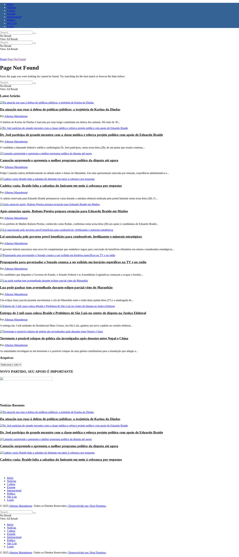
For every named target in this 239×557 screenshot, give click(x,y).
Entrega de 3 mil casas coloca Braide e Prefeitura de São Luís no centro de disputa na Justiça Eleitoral (73, 313)
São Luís (12, 23)
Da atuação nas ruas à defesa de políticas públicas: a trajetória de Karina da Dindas (60, 109)
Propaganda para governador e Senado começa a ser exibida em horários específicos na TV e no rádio (73, 262)
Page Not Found (17, 59)
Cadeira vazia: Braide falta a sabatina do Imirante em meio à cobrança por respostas (61, 185)
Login (10, 26)
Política (11, 20)
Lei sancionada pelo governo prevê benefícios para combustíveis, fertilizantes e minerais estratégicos (71, 236)
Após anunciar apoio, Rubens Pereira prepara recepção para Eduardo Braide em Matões (64, 211)
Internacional (14, 16)
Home (3, 59)
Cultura (11, 10)
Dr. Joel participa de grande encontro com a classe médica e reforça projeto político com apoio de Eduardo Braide (81, 135)
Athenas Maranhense (16, 116)
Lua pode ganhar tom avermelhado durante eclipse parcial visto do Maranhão (56, 287)
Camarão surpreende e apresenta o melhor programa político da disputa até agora (59, 160)
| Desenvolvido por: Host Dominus (86, 505)
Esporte (11, 13)
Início (10, 4)
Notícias (11, 7)
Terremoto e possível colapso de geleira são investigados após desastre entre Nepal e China (64, 338)
